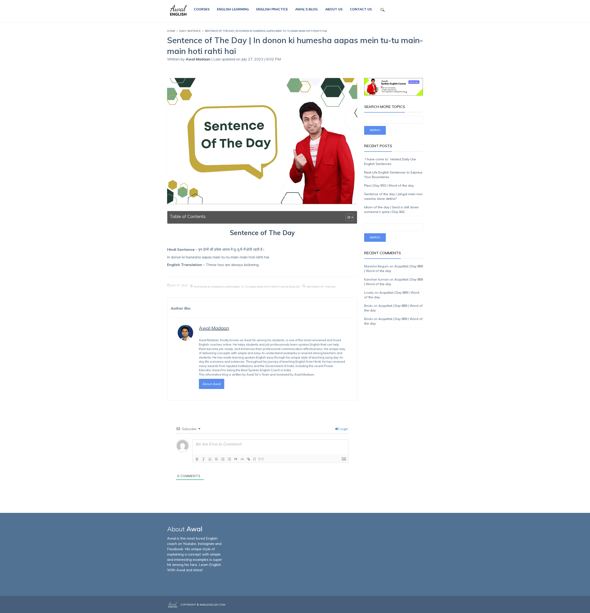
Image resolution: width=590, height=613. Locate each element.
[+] (261, 458)
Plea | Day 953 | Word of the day (389, 185)
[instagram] (415, 605)
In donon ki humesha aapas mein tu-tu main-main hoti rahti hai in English (247, 286)
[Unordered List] (229, 459)
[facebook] (408, 605)
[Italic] (203, 459)
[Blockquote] (236, 459)
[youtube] (421, 605)
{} (254, 458)
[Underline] (210, 459)
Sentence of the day (321, 286)
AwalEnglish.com (212, 604)
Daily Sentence (190, 31)
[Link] (248, 459)
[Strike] (216, 459)
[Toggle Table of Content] (347, 217)
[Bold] (197, 459)
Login (343, 429)
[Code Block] (242, 459)
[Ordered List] (223, 459)
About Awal (212, 384)
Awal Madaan (198, 59)
